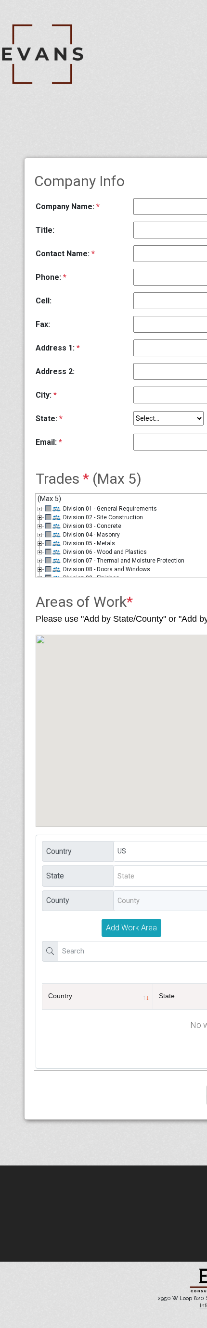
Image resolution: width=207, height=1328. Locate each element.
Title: (45, 230)
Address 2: (55, 371)
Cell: (44, 300)
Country (60, 996)
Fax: (43, 324)
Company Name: (68, 206)
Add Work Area (131, 927)
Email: (49, 442)
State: (49, 418)
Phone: (51, 277)
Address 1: (58, 347)
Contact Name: (65, 253)
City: (46, 395)
